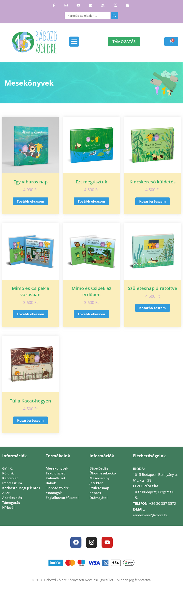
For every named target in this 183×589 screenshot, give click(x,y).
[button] (74, 42)
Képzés (95, 492)
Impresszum (12, 483)
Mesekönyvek (57, 468)
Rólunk (8, 473)
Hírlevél (8, 507)
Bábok (51, 483)
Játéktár (96, 483)
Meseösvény (99, 478)
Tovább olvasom (30, 201)
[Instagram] (91, 542)
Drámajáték (99, 497)
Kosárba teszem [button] (152, 201)
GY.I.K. (7, 468)
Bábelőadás (98, 468)
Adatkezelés (12, 497)
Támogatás (11, 502)
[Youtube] (107, 542)
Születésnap (99, 488)
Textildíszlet (55, 473)
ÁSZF (6, 492)
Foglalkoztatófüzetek (63, 497)
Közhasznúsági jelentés (21, 488)
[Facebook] (75, 542)
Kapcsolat (10, 478)
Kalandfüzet (55, 478)
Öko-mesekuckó (102, 473)
